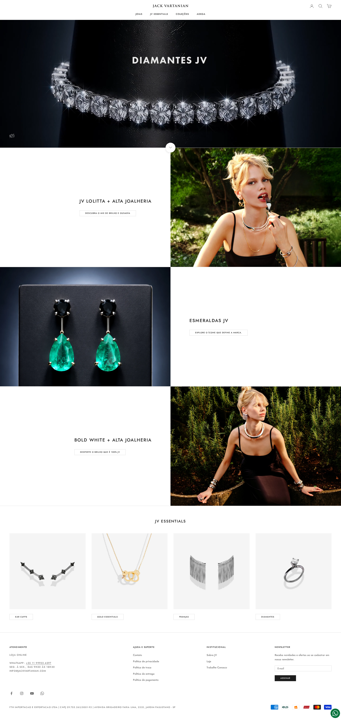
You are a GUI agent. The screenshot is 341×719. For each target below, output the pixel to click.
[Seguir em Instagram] (22, 693)
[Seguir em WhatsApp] (42, 693)
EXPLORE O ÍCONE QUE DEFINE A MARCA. (218, 332)
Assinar (285, 678)
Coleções (182, 14)
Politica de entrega (144, 674)
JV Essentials (159, 14)
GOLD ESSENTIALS (107, 616)
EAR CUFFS (21, 616)
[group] (170, 84)
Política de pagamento (145, 680)
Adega (201, 14)
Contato (137, 655)
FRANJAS (184, 616)
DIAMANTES (267, 616)
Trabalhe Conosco (217, 667)
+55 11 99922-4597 (38, 663)
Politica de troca (142, 667)
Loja (209, 661)
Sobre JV (212, 655)
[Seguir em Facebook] (11, 693)
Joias (139, 14)
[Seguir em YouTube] (32, 693)
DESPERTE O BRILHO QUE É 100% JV (100, 452)
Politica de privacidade (146, 661)
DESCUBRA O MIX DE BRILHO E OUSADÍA (107, 213)
